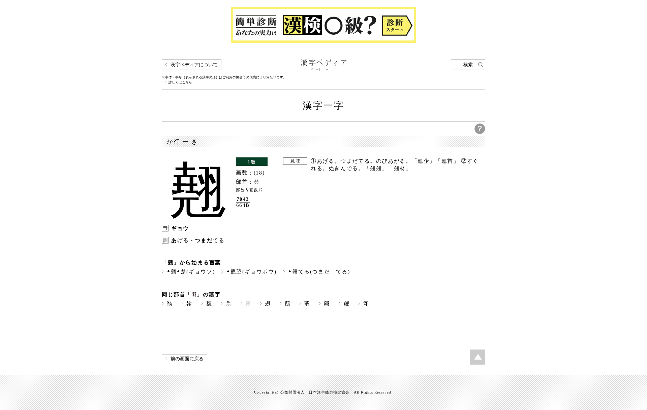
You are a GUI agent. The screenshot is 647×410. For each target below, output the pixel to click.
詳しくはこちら (180, 82)
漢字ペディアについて (194, 64)
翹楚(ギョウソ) (191, 271)
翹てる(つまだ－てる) (319, 271)
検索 (468, 64)
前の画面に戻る (187, 358)
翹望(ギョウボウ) (251, 271)
